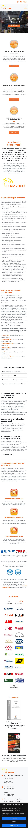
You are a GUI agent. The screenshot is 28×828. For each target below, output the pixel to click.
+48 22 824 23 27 (10, 788)
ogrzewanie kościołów (7, 343)
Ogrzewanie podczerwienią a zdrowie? (12, 384)
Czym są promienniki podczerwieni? (11, 371)
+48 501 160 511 (9, 796)
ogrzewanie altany (6, 347)
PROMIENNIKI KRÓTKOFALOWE (14, 499)
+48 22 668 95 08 (10, 790)
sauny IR (3, 352)
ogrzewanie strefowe (6, 339)
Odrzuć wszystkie (14, 825)
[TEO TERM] (6, 7)
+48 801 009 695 (10, 794)
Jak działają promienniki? (9, 376)
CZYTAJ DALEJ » (14, 66)
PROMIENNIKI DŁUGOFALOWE (14, 536)
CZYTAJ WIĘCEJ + (7, 454)
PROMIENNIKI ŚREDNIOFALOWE (14, 517)
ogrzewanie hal (5, 335)
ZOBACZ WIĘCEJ (14, 24)
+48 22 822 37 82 (10, 787)
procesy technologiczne (7, 356)
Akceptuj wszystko (14, 818)
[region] (14, 815)
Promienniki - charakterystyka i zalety (12, 380)
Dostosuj (14, 821)
